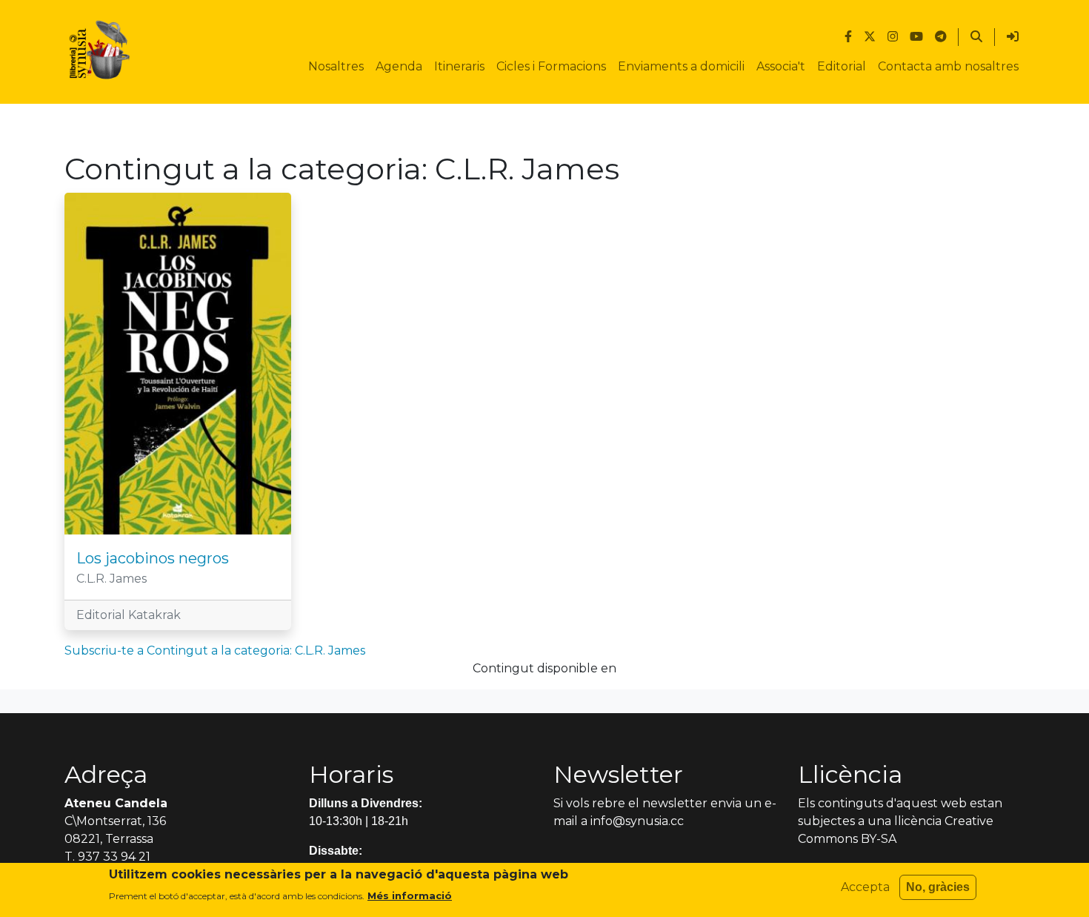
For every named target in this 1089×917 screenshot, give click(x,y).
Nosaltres (336, 66)
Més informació (409, 895)
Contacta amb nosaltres (948, 66)
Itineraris (459, 66)
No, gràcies (938, 887)
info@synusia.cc (637, 821)
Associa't (780, 66)
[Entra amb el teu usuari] (1013, 37)
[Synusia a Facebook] (848, 37)
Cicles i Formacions (551, 66)
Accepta (865, 887)
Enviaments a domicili (681, 66)
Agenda (399, 66)
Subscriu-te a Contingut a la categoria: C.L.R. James (214, 650)
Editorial (841, 66)
